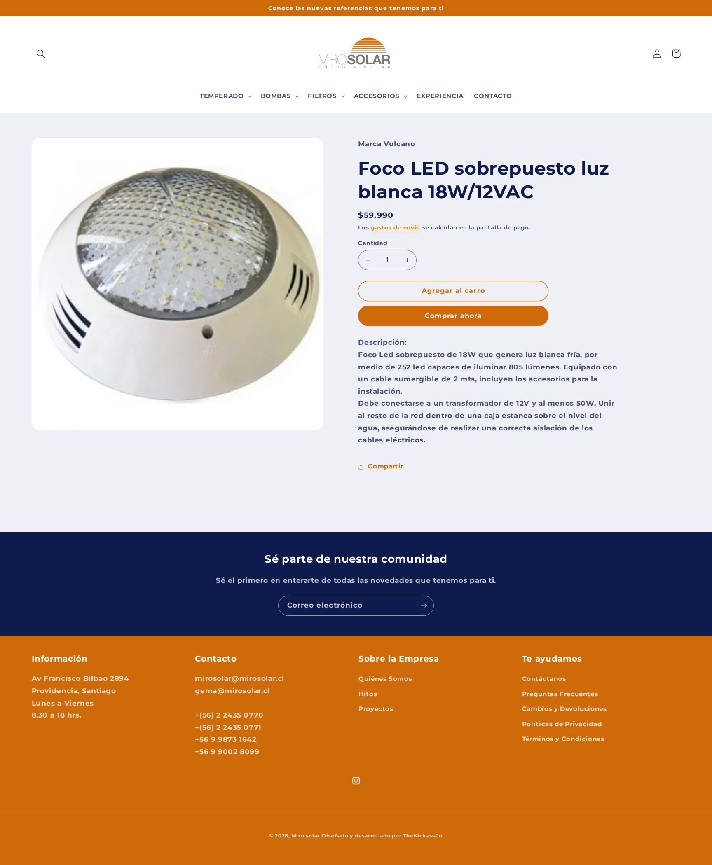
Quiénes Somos (385, 679)
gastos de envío (395, 228)
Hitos (367, 694)
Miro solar (306, 836)
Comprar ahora (453, 316)
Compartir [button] (385, 466)
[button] (41, 53)
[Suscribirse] (424, 606)
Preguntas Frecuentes (560, 694)
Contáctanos (544, 679)
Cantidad (372, 243)
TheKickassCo (423, 836)
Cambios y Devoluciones (564, 709)
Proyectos (375, 709)
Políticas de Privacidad (562, 724)
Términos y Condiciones (563, 739)
